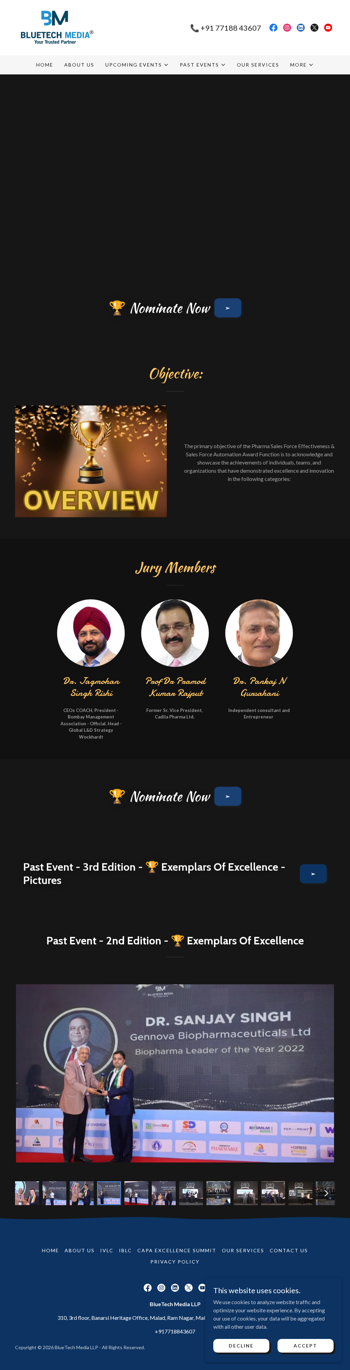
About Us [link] (79, 65)
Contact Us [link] (289, 1250)
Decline (241, 1345)
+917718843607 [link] (175, 1331)
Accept (305, 1345)
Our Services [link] (258, 65)
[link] (55, 27)
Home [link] (44, 65)
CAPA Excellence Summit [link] (176, 1250)
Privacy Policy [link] (175, 1262)
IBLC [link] (125, 1250)
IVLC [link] (106, 1250)
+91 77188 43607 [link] (231, 27)
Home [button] (50, 1250)
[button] (137, 65)
